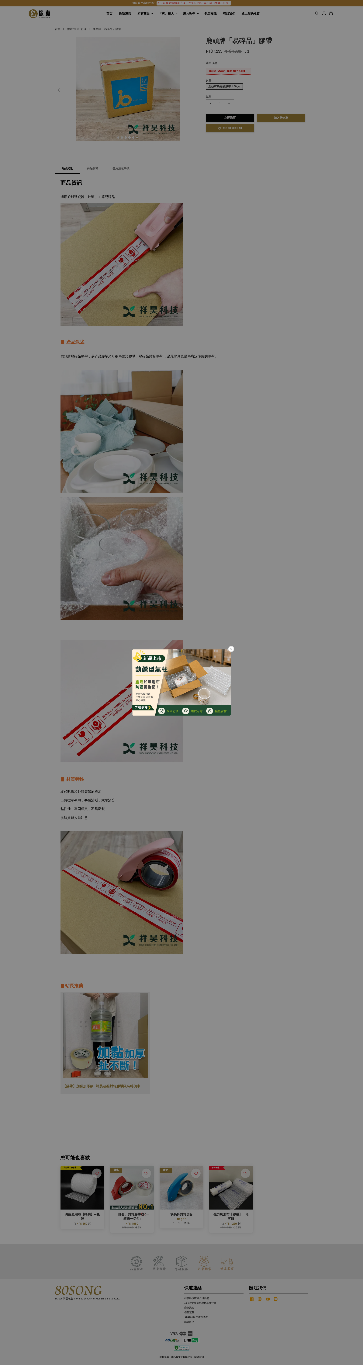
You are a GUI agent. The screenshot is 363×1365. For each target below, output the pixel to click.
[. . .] (181, 682)
